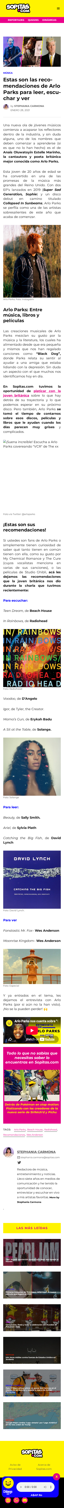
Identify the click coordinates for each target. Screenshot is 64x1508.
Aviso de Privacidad (15, 1467)
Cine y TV (10, 1289)
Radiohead (50, 1129)
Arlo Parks (20, 1129)
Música (8, 73)
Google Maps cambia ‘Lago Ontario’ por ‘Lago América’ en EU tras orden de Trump (31, 1424)
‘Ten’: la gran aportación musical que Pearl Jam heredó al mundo (32, 1260)
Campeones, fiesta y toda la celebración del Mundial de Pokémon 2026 (31, 1326)
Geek (8, 1322)
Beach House (35, 1129)
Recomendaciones (14, 1134)
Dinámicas (49, 20)
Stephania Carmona (29, 106)
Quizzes (33, 20)
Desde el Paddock (14, 1385)
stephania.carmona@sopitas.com (40, 1157)
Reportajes (16, 20)
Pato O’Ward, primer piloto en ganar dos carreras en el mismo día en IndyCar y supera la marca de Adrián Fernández (31, 1390)
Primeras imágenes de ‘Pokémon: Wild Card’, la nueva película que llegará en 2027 (31, 1293)
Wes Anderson (34, 1134)
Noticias (10, 1355)
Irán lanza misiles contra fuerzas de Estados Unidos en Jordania (31, 1358)
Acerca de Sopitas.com (44, 1467)
